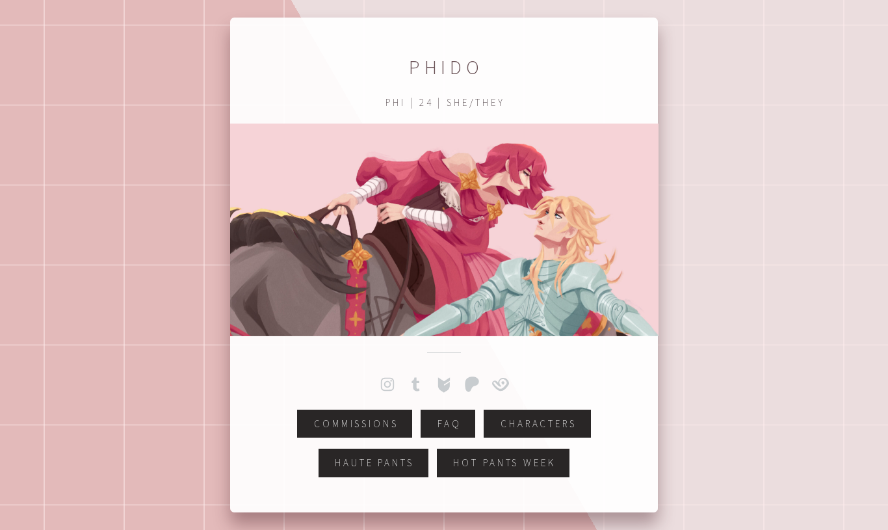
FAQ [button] (449, 423)
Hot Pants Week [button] (504, 463)
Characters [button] (539, 423)
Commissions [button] (356, 423)
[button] (387, 384)
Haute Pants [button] (374, 463)
